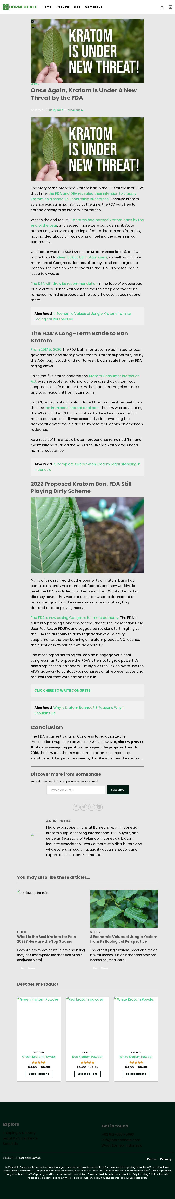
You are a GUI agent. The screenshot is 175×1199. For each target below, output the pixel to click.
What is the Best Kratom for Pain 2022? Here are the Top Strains (46, 939)
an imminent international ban (72, 407)
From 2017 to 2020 (46, 349)
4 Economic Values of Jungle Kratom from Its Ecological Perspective (123, 939)
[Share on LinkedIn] (99, 807)
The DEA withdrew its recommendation (64, 283)
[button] (162, 7)
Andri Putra (76, 110)
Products (62, 7)
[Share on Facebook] (76, 807)
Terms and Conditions (103, 1170)
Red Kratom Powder (87, 1057)
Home (46, 7)
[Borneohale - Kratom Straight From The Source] (20, 7)
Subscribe (117, 790)
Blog (77, 7)
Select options (39, 1074)
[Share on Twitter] (83, 807)
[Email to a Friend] (91, 807)
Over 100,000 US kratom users (82, 257)
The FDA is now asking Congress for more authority (74, 617)
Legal (35, 84)
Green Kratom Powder (39, 1057)
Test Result (140, 1177)
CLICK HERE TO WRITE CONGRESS (62, 690)
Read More (27, 968)
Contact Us (93, 7)
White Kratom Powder (136, 1057)
